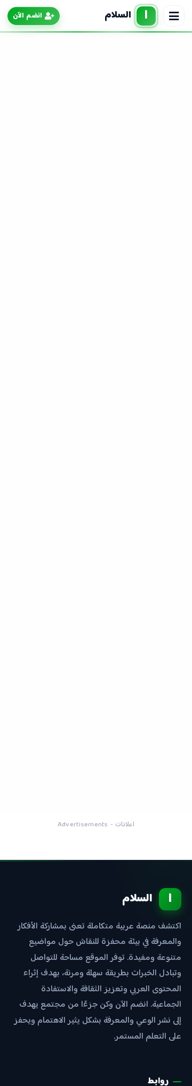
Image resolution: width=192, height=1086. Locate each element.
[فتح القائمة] (174, 16)
